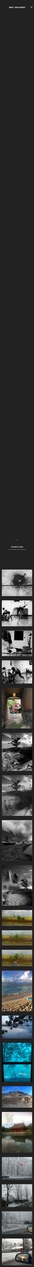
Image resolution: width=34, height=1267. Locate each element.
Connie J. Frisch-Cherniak (17, 7)
